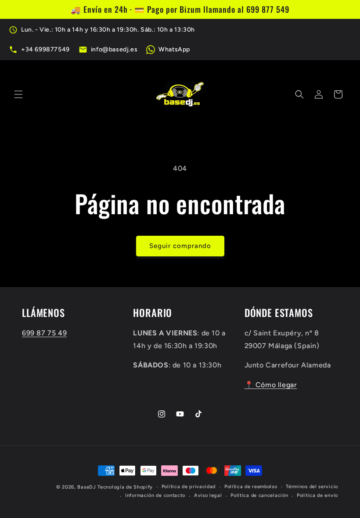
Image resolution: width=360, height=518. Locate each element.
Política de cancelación (259, 495)
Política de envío (317, 495)
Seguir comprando (180, 246)
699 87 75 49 (44, 333)
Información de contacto (155, 495)
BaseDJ (86, 487)
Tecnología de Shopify (125, 487)
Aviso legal (208, 495)
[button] (18, 94)
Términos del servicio (312, 486)
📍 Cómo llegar (271, 385)
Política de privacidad (189, 486)
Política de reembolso (250, 486)
